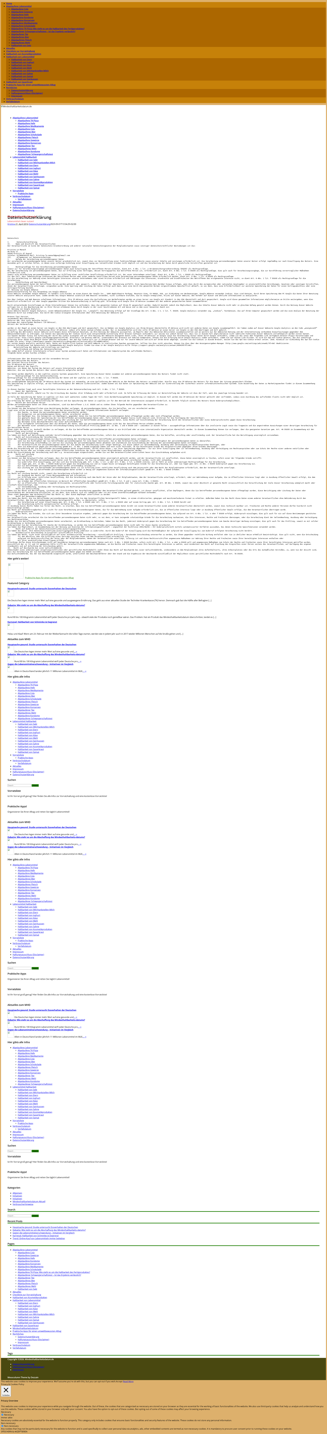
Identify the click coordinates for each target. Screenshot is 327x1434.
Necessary (9, 1414)
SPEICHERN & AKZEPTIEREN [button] (14, 1431)
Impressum (16, 96)
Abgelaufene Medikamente (24, 23)
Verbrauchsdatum (15, 98)
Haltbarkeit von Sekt (21, 45)
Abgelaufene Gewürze (22, 11)
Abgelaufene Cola (19, 9)
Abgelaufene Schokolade (23, 25)
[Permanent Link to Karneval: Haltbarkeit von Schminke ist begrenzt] (11, 629)
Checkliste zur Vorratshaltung (20, 51)
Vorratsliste (18, 190)
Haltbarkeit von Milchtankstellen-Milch (30, 70)
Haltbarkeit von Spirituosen (24, 79)
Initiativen (17, 1195)
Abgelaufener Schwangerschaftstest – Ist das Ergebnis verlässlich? (43, 31)
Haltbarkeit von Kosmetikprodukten (23, 54)
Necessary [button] (6, 1412)
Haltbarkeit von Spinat (22, 76)
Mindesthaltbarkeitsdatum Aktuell (29, 1201)
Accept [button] (119, 1381)
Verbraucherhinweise (23, 1204)
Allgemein (17, 1193)
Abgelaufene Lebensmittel (19, 6)
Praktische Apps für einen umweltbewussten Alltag (31, 84)
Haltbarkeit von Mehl (21, 68)
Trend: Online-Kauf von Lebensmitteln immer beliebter (39, 1238)
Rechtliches (11, 87)
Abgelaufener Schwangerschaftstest (35, 154)
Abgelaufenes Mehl (20, 42)
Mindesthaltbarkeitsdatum (25, 1328)
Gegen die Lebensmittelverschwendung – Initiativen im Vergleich (40, 664)
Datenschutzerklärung (22, 90)
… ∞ (75, 651)
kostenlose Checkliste (163, 801)
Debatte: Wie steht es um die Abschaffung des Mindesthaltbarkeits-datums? (46, 605)
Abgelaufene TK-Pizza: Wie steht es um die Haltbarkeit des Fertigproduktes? (47, 28)
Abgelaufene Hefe (20, 14)
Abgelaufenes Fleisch (21, 39)
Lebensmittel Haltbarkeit (25, 157)
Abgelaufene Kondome (22, 17)
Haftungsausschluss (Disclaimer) (27, 93)
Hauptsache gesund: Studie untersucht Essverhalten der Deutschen (42, 588)
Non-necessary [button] (8, 1423)
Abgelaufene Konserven (22, 20)
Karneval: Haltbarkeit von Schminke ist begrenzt (32, 622)
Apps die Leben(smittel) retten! (163, 816)
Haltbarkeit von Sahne (22, 73)
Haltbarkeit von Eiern (21, 59)
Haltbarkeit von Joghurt (22, 62)
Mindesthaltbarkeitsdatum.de (21, 216)
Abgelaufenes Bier (20, 37)
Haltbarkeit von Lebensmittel (20, 56)
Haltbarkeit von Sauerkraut (19, 82)
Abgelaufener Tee (19, 34)
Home (9, 3)
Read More (128, 1381)
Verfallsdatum (13, 101)
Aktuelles (10, 48)
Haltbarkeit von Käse (21, 65)
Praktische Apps (25, 193)
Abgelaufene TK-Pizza (28, 120)
